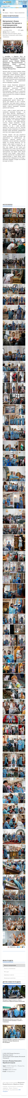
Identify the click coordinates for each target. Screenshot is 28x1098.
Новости (12, 12)
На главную (5, 12)
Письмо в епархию (23, 1)
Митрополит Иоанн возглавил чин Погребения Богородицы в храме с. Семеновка (13, 1020)
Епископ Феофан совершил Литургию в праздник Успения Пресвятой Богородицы (14, 1041)
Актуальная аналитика (9, 978)
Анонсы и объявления (9, 968)
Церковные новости (9, 974)
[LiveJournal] (24, 946)
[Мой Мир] (22, 946)
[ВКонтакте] (18, 946)
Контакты (25, 2)
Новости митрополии (19, 12)
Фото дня (6, 971)
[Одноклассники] (21, 946)
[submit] (25, 6)
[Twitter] (19, 946)
